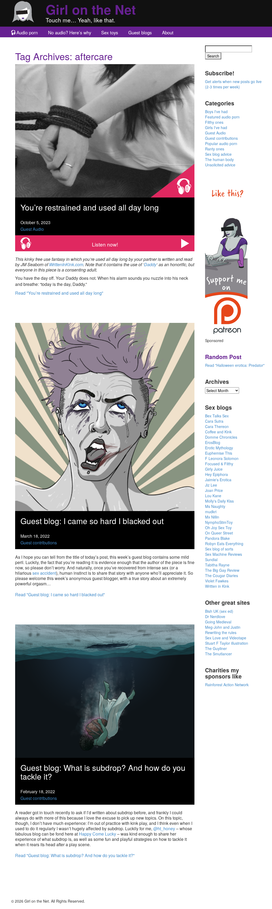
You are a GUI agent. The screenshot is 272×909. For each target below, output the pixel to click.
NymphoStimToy (219, 522)
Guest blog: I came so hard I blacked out (92, 521)
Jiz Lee (211, 485)
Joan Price (214, 490)
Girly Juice (214, 469)
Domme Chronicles (221, 437)
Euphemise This (218, 453)
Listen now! (105, 244)
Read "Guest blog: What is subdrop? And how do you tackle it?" (75, 855)
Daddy (150, 264)
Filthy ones (214, 122)
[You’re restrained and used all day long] (104, 130)
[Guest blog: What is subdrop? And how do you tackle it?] (104, 690)
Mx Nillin (212, 517)
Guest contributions (38, 543)
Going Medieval (218, 621)
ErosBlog (212, 442)
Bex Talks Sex (217, 415)
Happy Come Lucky (97, 834)
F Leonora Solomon (222, 458)
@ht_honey (164, 828)
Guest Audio (32, 229)
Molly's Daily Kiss (219, 501)
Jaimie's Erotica (218, 479)
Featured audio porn (222, 117)
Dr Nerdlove (215, 616)
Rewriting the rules (220, 632)
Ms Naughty (215, 506)
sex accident (44, 573)
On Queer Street (219, 533)
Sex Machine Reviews (223, 554)
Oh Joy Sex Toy (218, 527)
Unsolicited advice (220, 164)
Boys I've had (216, 111)
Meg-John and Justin (222, 627)
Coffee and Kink (218, 431)
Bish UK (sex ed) (219, 611)
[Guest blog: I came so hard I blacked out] (104, 416)
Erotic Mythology (219, 447)
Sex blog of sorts (219, 549)
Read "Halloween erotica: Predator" (235, 365)
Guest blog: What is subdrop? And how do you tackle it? (102, 772)
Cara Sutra (214, 421)
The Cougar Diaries (221, 575)
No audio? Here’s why (69, 32)
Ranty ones (214, 148)
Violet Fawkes (216, 580)
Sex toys (109, 32)
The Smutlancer (218, 653)
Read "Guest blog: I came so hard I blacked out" (60, 594)
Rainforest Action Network (227, 684)
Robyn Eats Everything (224, 543)
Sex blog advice (218, 154)
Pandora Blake (217, 538)
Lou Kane (213, 495)
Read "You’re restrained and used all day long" (59, 293)
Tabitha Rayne (217, 564)
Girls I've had (216, 127)
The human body (219, 159)
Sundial (211, 559)
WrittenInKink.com (66, 264)
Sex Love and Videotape (225, 637)
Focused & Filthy (219, 463)
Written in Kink (217, 586)
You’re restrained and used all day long (89, 207)
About (167, 32)
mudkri (210, 511)
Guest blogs (140, 32)
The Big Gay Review (222, 570)
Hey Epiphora (216, 474)
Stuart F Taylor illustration (226, 643)
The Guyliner (216, 648)
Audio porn (27, 32)
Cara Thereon (217, 426)
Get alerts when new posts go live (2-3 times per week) (233, 84)
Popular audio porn (221, 143)
